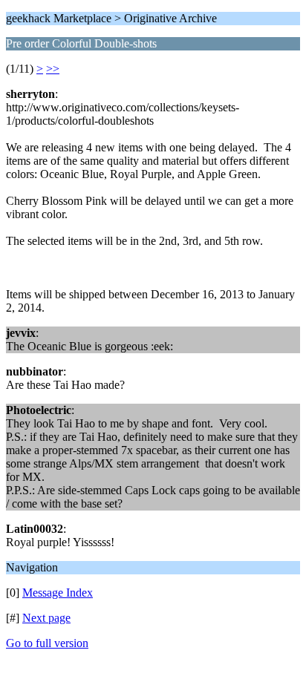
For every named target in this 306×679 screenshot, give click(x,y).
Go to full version (47, 643)
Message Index (57, 592)
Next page (46, 617)
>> (52, 68)
